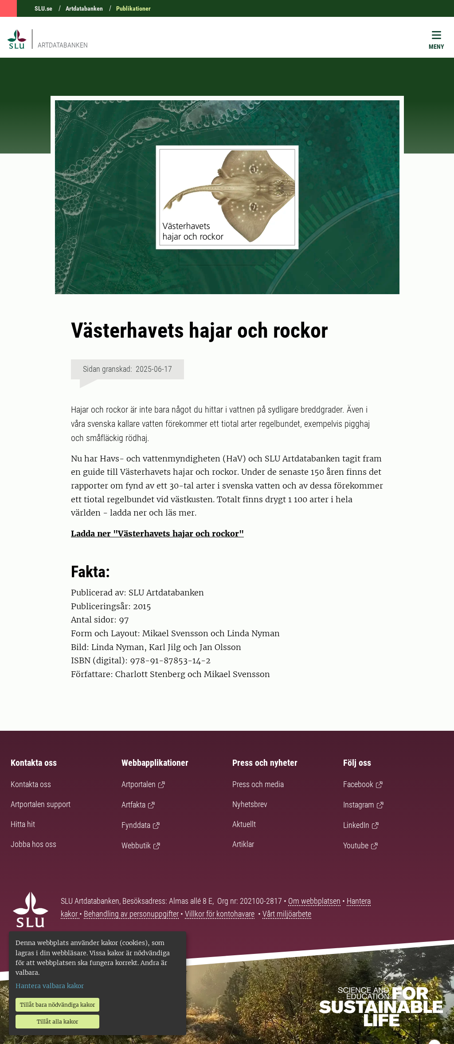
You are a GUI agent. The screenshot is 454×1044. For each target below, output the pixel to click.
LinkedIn (356, 825)
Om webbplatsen (314, 901)
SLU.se (43, 8)
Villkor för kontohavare (219, 913)
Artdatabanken (84, 8)
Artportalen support (40, 804)
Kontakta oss (31, 784)
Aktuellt (244, 824)
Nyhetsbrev (249, 804)
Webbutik (136, 845)
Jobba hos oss (33, 844)
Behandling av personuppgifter (131, 913)
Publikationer (133, 8)
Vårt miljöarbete (286, 913)
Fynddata (135, 825)
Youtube (355, 845)
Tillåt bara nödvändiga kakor (57, 1004)
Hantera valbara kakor (50, 986)
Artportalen (138, 784)
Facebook (358, 784)
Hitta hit (23, 824)
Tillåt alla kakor (57, 1021)
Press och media (258, 784)
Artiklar (243, 844)
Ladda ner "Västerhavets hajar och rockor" (157, 533)
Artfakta (133, 804)
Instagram (358, 804)
